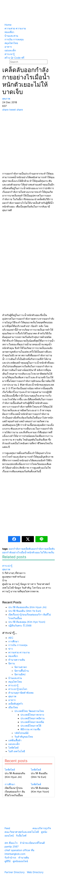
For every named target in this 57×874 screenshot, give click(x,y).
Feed (7, 828)
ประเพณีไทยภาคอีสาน (33, 718)
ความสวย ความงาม (19, 652)
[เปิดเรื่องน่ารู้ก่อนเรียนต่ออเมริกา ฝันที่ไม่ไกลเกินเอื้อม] (15, 780)
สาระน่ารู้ (13, 685)
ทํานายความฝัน (16, 659)
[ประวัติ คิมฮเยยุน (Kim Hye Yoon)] (41, 780)
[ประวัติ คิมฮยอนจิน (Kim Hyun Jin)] (15, 766)
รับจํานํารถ (10, 857)
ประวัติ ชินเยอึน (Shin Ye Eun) (24, 610)
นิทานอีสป (19, 674)
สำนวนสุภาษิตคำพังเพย (20, 692)
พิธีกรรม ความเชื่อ (30, 729)
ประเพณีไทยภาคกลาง (32, 714)
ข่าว (10, 648)
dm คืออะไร (11, 842)
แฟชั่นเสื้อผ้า (14, 740)
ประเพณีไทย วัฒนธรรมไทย (29, 711)
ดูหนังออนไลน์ (20, 861)
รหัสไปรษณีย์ (21, 732)
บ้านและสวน (15, 678)
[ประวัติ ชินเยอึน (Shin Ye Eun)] (41, 766)
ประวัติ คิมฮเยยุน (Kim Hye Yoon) (26, 621)
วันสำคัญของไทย (23, 736)
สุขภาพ (12, 696)
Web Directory (35, 872)
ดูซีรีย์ (7, 861)
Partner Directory (15, 872)
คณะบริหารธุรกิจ (42, 828)
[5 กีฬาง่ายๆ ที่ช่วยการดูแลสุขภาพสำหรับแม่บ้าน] (14, 562)
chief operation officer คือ (19, 850)
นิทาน (11, 663)
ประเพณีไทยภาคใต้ (31, 725)
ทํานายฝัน (23, 857)
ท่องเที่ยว (13, 656)
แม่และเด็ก (14, 743)
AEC (10, 637)
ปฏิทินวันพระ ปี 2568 (19, 625)
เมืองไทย (13, 707)
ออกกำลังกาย (16, 548)
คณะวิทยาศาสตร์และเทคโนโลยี (22, 831)
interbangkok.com (15, 853)
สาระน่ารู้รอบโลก (17, 689)
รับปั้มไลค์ (21, 835)
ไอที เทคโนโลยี (16, 751)
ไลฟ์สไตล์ (13, 747)
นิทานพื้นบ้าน (21, 670)
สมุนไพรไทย (15, 681)
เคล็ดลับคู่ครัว (15, 703)
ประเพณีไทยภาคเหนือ (32, 721)
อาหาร (12, 700)
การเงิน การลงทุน (17, 645)
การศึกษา (13, 641)
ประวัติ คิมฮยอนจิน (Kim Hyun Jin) (27, 607)
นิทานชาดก (20, 667)
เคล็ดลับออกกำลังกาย (34, 548)
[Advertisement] (28, 141)
